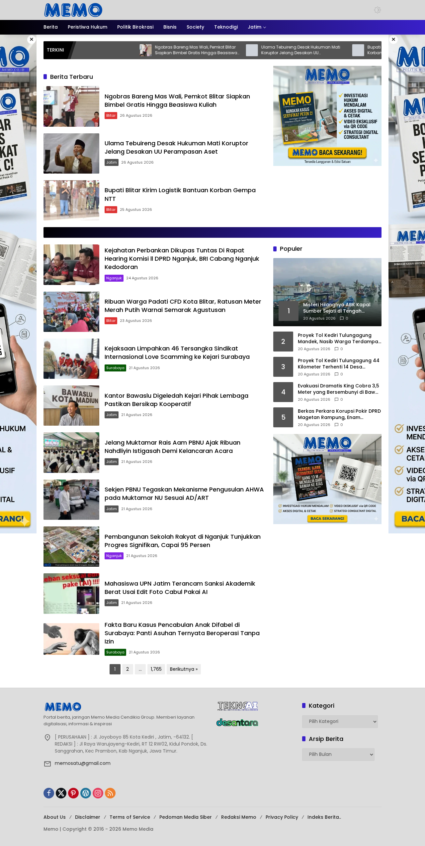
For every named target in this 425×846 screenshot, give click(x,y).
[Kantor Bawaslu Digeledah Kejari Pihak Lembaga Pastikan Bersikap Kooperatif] (71, 405)
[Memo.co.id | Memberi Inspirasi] (73, 9)
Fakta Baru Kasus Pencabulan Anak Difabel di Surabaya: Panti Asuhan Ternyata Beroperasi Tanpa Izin (182, 633)
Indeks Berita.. (324, 817)
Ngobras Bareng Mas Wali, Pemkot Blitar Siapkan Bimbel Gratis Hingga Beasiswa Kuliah (163, 50)
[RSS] (110, 793)
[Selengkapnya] (126, 706)
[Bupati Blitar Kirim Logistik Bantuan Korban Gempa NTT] (325, 50)
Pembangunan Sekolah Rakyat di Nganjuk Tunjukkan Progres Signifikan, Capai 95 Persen (183, 540)
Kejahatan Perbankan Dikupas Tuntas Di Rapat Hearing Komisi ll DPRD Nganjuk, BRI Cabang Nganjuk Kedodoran (182, 258)
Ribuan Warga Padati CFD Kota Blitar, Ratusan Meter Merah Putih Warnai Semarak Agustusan (183, 305)
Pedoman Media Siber (185, 817)
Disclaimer (87, 817)
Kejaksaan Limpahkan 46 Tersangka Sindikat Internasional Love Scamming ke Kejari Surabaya (177, 352)
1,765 (156, 669)
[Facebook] (48, 793)
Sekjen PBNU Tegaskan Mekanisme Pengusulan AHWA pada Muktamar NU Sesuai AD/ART (184, 493)
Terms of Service (130, 817)
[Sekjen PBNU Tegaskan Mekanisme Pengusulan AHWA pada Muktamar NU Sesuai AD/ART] (71, 500)
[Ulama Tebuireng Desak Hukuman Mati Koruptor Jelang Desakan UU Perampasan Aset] (219, 50)
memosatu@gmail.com (83, 763)
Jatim (111, 162)
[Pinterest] (73, 793)
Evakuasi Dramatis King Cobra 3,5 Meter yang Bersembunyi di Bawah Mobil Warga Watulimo (340, 389)
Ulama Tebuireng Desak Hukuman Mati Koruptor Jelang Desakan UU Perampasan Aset (267, 50)
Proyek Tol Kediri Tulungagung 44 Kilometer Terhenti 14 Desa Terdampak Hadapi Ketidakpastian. (339, 363)
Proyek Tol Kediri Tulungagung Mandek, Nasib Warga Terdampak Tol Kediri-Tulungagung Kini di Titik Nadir (339, 338)
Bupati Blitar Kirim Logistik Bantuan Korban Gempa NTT (369, 50)
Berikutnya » (184, 669)
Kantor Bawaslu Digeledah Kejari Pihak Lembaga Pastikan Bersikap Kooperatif (176, 399)
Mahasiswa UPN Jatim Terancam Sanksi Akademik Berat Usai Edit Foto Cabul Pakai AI (180, 587)
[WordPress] (85, 793)
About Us (54, 817)
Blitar (111, 115)
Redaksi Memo (238, 817)
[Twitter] (61, 793)
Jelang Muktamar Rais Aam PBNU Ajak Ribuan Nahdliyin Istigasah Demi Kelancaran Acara (172, 446)
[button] (378, 10)
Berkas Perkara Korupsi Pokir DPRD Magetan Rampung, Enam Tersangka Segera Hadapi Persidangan (339, 414)
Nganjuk (114, 278)
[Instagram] (98, 793)
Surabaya (115, 367)
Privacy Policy (282, 817)
